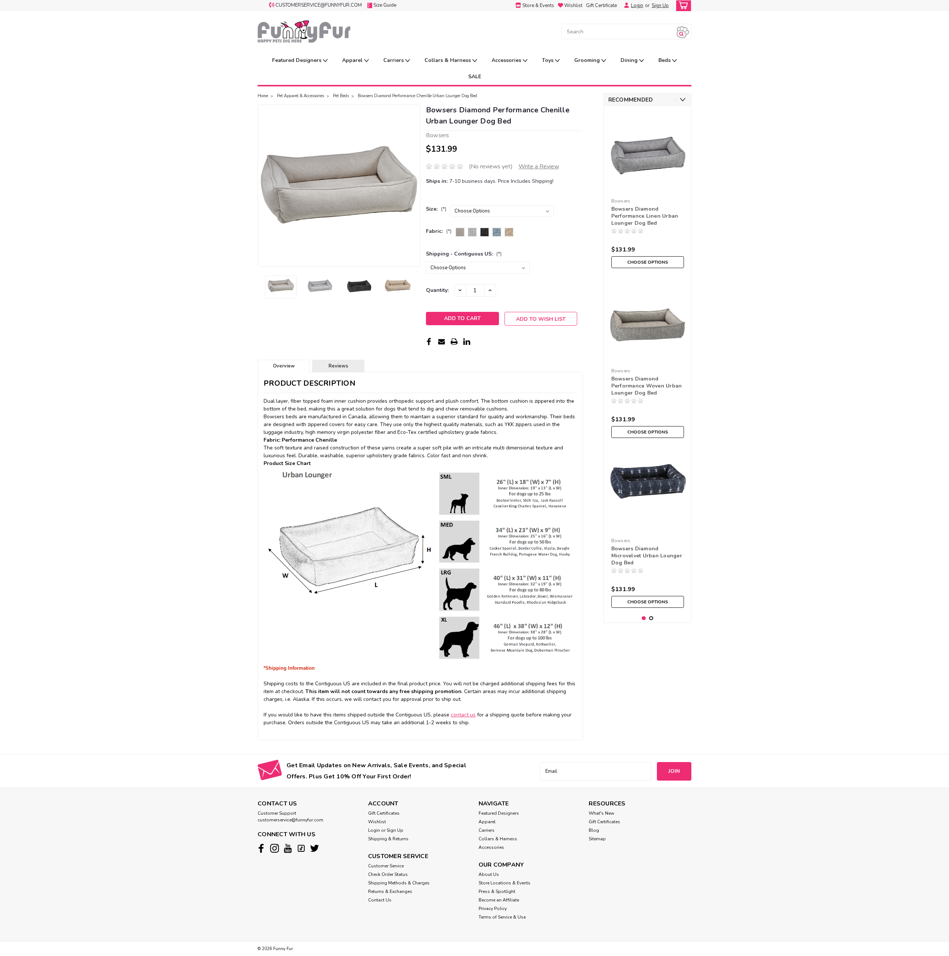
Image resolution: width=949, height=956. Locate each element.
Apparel (353, 60)
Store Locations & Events (504, 883)
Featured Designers (297, 60)
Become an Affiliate (499, 900)
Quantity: (437, 290)
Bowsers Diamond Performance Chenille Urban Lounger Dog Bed (417, 96)
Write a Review (539, 166)
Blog (594, 830)
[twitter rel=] (314, 848)
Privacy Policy (493, 909)
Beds (665, 60)
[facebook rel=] (261, 848)
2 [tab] (651, 618)
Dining (630, 60)
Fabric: (439, 231)
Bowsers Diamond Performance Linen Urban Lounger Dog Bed (644, 216)
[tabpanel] (648, 191)
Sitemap (597, 839)
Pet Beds (341, 96)
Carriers (394, 60)
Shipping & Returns (388, 839)
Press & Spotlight (497, 891)
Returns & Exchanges (390, 891)
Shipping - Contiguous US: (464, 253)
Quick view (647, 359)
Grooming (587, 60)
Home (263, 96)
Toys (548, 60)
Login (637, 5)
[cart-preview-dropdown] (681, 5)
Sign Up (660, 5)
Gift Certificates (384, 813)
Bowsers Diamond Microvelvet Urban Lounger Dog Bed (646, 555)
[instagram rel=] (274, 848)
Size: (436, 208)
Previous (264, 185)
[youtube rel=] (287, 848)
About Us (489, 874)
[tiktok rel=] (301, 848)
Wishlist (377, 822)
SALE (474, 76)
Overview (284, 366)
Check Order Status (388, 874)
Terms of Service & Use (502, 917)
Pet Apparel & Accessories (300, 96)
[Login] (625, 5)
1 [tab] (644, 618)
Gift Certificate (601, 5)
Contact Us (379, 900)
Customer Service (386, 866)
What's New (601, 813)
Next (413, 185)
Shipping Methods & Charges (399, 883)
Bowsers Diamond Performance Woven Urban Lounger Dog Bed (646, 385)
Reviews (338, 366)
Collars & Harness (448, 60)
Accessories (507, 60)
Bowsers (621, 201)
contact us (463, 714)
